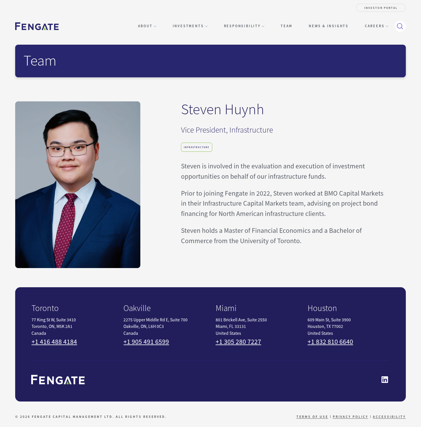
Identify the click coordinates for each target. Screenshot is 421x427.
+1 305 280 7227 (238, 341)
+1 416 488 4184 (54, 341)
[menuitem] (286, 26)
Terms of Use (312, 416)
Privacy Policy (350, 416)
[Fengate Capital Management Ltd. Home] (37, 26)
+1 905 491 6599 (146, 341)
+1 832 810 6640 (330, 341)
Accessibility (389, 416)
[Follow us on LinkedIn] (384, 379)
